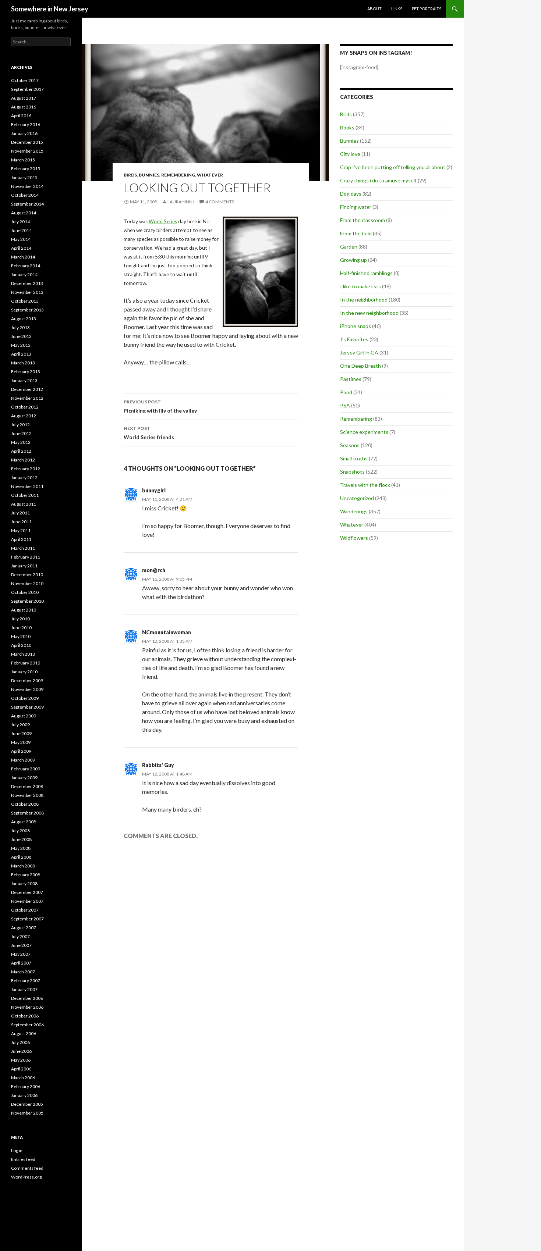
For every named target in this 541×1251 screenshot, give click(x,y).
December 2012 (27, 389)
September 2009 (27, 707)
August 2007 (23, 927)
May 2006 (21, 1060)
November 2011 (27, 486)
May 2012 (21, 442)
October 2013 (25, 301)
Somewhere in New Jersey (49, 9)
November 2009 (27, 689)
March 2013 (23, 363)
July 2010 (20, 618)
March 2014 (23, 257)
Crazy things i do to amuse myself (378, 180)
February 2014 (25, 265)
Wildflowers (354, 538)
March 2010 (23, 654)
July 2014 (20, 221)
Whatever (210, 175)
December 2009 (27, 680)
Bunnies (149, 175)
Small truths (354, 458)
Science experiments (364, 432)
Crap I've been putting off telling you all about (392, 167)
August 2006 (23, 1033)
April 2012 (21, 451)
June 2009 (21, 733)
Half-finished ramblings (366, 273)
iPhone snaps (355, 326)
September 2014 (27, 204)
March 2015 (23, 160)
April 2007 (21, 963)
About (374, 8)
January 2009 (24, 777)
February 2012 (25, 468)
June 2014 (21, 230)
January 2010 (24, 671)
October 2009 (25, 698)
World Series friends (149, 432)
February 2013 (25, 371)
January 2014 (24, 274)
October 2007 (25, 910)
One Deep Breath (360, 366)
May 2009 (21, 742)
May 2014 (21, 239)
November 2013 (27, 292)
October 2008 (25, 804)
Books (347, 127)
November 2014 (27, 186)
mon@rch (153, 570)
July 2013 (20, 327)
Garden (348, 246)
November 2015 (27, 151)
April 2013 (21, 354)
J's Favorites (354, 339)
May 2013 (21, 345)
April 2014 (21, 248)
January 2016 (24, 133)
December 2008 (27, 786)
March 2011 (23, 548)
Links (396, 8)
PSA (345, 405)
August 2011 (23, 504)
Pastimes (350, 379)
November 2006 (27, 1007)
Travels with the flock (365, 485)
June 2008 (21, 839)
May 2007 (21, 954)
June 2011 (21, 521)
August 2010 (23, 610)
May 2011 (21, 530)
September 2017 (27, 89)
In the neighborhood (364, 299)
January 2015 (24, 177)
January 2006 (24, 1095)
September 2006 (27, 1024)
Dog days (350, 193)
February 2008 (25, 874)
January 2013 (24, 380)
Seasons (350, 445)
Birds (130, 175)
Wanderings (354, 511)
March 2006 (23, 1077)
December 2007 (27, 892)
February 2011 (25, 557)
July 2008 (20, 830)
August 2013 (23, 318)
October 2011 (25, 495)
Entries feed (23, 1159)
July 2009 (20, 724)
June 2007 (21, 945)
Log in (16, 1150)
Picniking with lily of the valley (160, 406)
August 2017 (23, 98)
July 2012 (20, 424)
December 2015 (27, 142)
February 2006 (25, 1086)
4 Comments (219, 201)
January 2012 (24, 477)
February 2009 (25, 768)
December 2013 (27, 283)
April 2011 (21, 539)
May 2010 (21, 636)
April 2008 (21, 857)
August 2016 (23, 107)
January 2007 (24, 989)
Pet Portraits (426, 8)
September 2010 (27, 601)
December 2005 (27, 1104)
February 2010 (25, 663)
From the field (356, 233)
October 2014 (25, 195)
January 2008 (24, 883)
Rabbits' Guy (158, 765)
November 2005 (27, 1113)
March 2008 (23, 866)
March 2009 (23, 760)
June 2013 (21, 336)
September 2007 (27, 919)
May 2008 (21, 848)
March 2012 (23, 460)
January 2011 (24, 566)
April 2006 (21, 1069)
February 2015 (25, 168)
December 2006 (27, 998)
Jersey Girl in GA (359, 352)
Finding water (355, 207)
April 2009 (21, 751)
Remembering (178, 175)
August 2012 (23, 415)
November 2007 (27, 901)
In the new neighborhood (369, 313)
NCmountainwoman (166, 632)
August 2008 (23, 821)
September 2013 (27, 310)
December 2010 (27, 574)
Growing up (353, 260)
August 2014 (23, 212)
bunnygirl (154, 490)
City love (350, 154)
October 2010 (25, 592)
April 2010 (21, 645)
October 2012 (25, 407)
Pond (346, 392)
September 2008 (27, 813)
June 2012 (21, 433)
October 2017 (25, 80)
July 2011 (20, 513)
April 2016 (21, 115)
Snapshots (352, 471)
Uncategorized (357, 498)
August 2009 (23, 716)
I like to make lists (360, 286)
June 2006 (21, 1051)
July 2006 (20, 1042)
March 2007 (23, 971)
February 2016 (25, 124)
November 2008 (27, 795)
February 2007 (25, 980)
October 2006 (25, 1016)
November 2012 (27, 398)
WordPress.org (26, 1177)
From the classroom (362, 220)
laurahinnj (180, 201)
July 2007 (20, 936)
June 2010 (21, 627)
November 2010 (27, 583)
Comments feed (27, 1168)
